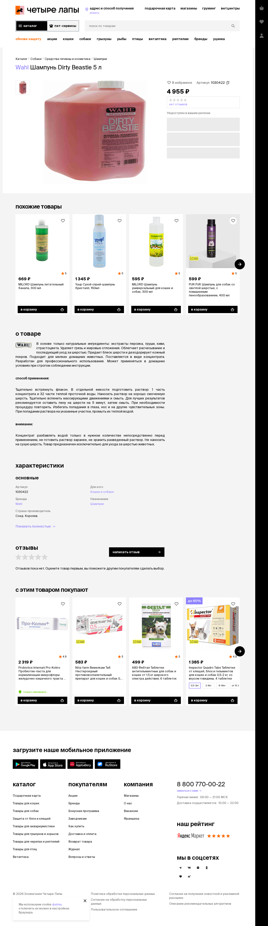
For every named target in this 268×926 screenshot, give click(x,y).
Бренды (74, 803)
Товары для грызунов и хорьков (36, 833)
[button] (203, 102)
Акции (72, 795)
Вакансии (131, 811)
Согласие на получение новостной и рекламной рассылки (204, 895)
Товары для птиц (25, 849)
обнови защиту (28, 39)
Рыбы (121, 39)
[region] (127, 39)
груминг (209, 8)
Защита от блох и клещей (32, 818)
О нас (128, 803)
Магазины (131, 795)
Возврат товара (80, 841)
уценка (219, 39)
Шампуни (97, 503)
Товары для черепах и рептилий (36, 841)
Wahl (22, 67)
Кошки (68, 39)
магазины (188, 8)
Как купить (76, 826)
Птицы (137, 39)
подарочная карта (160, 8)
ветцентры (230, 8)
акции (52, 39)
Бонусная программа (83, 811)
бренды (200, 39)
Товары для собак (26, 811)
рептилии (180, 39)
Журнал (74, 849)
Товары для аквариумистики (34, 826)
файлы (57, 904)
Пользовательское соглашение (114, 909)
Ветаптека (157, 39)
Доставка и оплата (82, 833)
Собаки (85, 39)
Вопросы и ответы (81, 856)
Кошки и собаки (102, 491)
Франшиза (131, 818)
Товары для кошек (26, 803)
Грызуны (104, 39)
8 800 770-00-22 (201, 784)
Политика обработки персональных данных (123, 893)
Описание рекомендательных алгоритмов (200, 903)
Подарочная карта (27, 795)
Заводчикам (77, 818)
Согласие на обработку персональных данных (119, 901)
